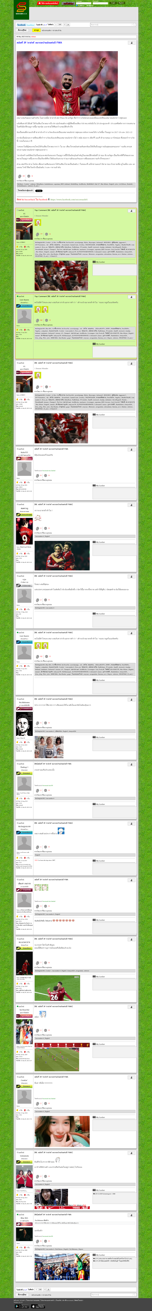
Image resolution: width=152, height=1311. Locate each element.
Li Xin (54, 242)
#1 (24, 214)
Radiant (124, 254)
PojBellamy (76, 247)
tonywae (85, 254)
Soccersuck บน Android (48, 470)
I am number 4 (70, 331)
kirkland (67, 184)
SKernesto (92, 254)
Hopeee (109, 338)
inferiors (30, 186)
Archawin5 (99, 242)
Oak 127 (97, 184)
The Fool (60, 249)
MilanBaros (40, 184)
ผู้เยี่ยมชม (115, 242)
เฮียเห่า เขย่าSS (24, 884)
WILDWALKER (90, 245)
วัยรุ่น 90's (51, 247)
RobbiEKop (74, 184)
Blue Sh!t (49, 328)
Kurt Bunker (55, 254)
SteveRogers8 (116, 247)
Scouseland (65, 245)
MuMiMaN (90, 184)
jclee (116, 184)
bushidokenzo (49, 184)
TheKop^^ (24, 767)
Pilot (44, 254)
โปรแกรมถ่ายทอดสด (32, 1300)
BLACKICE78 (130, 249)
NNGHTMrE (39, 256)
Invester (107, 249)
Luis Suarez (24, 300)
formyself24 (128, 252)
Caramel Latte (74, 245)
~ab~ (47, 245)
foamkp (102, 247)
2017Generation (40, 245)
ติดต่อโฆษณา (79, 1300)
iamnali (52, 252)
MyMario (20, 184)
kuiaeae (46, 249)
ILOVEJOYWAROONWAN (85, 252)
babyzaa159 (72, 252)
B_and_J (36, 186)
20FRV (108, 328)
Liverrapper (90, 249)
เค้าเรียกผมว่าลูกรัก (62, 252)
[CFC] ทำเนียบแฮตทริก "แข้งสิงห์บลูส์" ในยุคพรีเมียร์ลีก (112, 1261)
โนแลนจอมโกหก (76, 254)
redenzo (33, 36)
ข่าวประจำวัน (57, 30)
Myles (86, 242)
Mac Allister (104, 184)
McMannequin (67, 335)
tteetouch (96, 247)
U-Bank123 (53, 256)
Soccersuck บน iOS (47, 785)
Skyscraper (92, 242)
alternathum (108, 254)
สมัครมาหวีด (60, 247)
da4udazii (108, 247)
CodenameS (98, 252)
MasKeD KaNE (126, 245)
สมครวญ (24, 508)
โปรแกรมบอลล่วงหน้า (47, 1300)
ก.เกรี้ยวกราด (61, 242)
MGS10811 (107, 242)
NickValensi (59, 1249)
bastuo (105, 252)
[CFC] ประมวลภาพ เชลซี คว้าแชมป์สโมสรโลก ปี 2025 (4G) (113, 1258)
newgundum (100, 254)
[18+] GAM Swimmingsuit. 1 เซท (105, 1194)
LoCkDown (122, 184)
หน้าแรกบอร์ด (46, 30)
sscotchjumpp (79, 242)
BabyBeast (68, 247)
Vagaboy (118, 245)
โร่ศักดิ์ (123, 249)
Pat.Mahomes (24, 702)
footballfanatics (22, 186)
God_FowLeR (115, 249)
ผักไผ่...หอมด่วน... (55, 245)
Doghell (111, 184)
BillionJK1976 (100, 328)
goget (68, 254)
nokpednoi (45, 331)
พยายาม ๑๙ (67, 249)
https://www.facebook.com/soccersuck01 (69, 199)
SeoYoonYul (70, 242)
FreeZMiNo (111, 245)
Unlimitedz (24, 1156)
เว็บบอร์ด (58, 1300)
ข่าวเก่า (22, 1300)
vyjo (24, 579)
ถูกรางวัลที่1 (111, 252)
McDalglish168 (40, 242)
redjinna (33, 184)
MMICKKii (54, 338)
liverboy (82, 245)
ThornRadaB (39, 249)
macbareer (83, 249)
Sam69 (90, 247)
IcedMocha (82, 184)
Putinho (124, 247)
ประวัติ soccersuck (67, 1300)
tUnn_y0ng (38, 254)
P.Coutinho (83, 247)
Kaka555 (24, 452)
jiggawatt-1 (122, 242)
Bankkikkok (120, 252)
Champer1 (53, 249)
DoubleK (130, 184)
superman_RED (59, 184)
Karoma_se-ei (116, 254)
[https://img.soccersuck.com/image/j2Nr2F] (49, 758)
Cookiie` (27, 184)
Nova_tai (45, 247)
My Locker (100, 262)
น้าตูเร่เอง (62, 254)
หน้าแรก (16, 1300)
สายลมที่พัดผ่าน (101, 245)
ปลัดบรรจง (58, 731)
